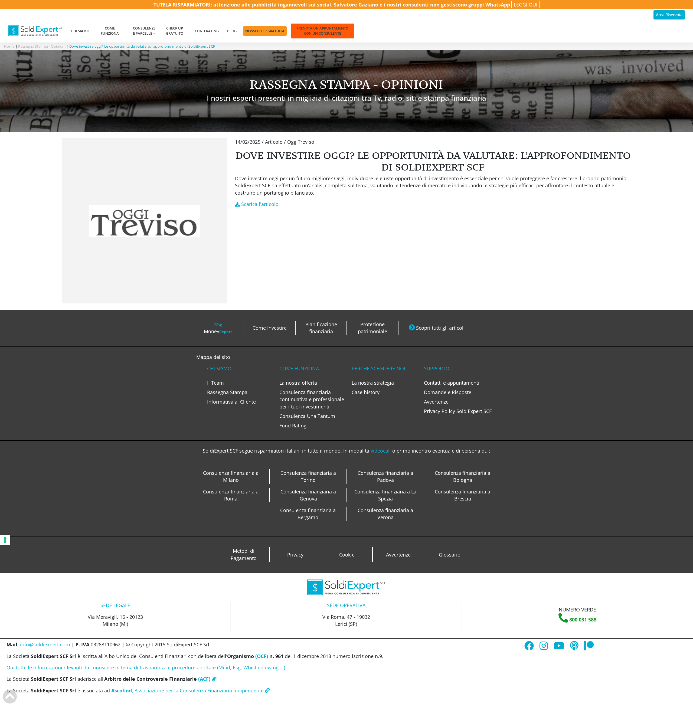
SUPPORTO (436, 368)
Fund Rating (207, 30)
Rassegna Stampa (227, 392)
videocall (381, 450)
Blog (232, 30)
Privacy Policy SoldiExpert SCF (458, 411)
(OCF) (261, 656)
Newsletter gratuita (265, 30)
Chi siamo (80, 30)
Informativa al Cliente (231, 401)
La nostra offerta (298, 382)
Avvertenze (436, 401)
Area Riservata (669, 15)
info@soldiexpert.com (45, 644)
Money (218, 328)
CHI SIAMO (219, 368)
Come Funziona (110, 31)
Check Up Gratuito (174, 31)
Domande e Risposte (447, 392)
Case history (366, 392)
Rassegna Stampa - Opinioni (42, 46)
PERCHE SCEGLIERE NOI (378, 368)
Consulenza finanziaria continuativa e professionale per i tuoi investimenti (311, 399)
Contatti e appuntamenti (451, 382)
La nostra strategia (373, 382)
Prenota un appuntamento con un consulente (322, 31)
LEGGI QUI (525, 4)
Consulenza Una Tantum (307, 416)
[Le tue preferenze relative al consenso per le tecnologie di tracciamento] (5, 540)
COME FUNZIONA (299, 368)
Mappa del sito (213, 357)
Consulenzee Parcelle (144, 31)
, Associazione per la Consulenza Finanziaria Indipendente (188, 690)
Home (9, 46)
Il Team (215, 382)
